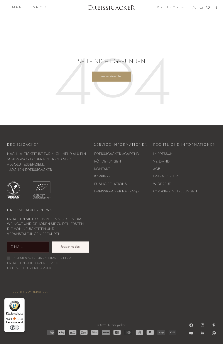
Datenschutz (165, 176)
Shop (40, 7)
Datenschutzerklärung (29, 268)
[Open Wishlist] (208, 7)
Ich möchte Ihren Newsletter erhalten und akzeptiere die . (39, 263)
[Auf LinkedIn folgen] (202, 333)
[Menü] (22, 300)
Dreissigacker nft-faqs (116, 191)
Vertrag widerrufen (30, 292)
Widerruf (162, 184)
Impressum (163, 154)
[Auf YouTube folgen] (191, 333)
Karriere (102, 176)
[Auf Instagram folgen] (202, 325)
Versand (161, 161)
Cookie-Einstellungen (175, 191)
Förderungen (107, 161)
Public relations (110, 184)
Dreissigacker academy (117, 154)
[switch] (14, 327)
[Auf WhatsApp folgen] (214, 333)
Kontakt (102, 169)
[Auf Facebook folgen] (191, 325)
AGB (156, 169)
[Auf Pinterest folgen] (214, 325)
